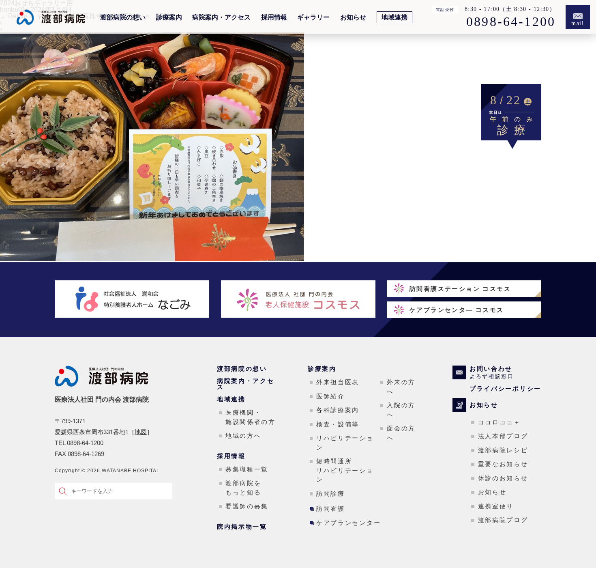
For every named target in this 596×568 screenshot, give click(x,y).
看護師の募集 (246, 506)
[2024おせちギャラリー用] (152, 258)
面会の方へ (401, 433)
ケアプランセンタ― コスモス (456, 309)
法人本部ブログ (503, 435)
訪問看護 (330, 508)
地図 (141, 431)
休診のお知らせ (503, 478)
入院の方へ (401, 410)
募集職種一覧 (246, 469)
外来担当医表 (337, 382)
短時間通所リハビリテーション (345, 470)
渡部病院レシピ (503, 450)
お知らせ (353, 17)
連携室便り (496, 506)
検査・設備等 (337, 424)
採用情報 (274, 17)
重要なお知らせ (503, 463)
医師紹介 (330, 396)
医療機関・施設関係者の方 (250, 417)
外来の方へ (401, 387)
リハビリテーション (345, 443)
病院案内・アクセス (221, 17)
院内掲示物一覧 (242, 526)
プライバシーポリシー (505, 388)
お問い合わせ (492, 372)
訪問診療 (330, 493)
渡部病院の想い (123, 17)
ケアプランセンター (348, 522)
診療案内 (169, 17)
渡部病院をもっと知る (243, 488)
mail (578, 23)
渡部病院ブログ (503, 519)
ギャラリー (313, 17)
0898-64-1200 (510, 21)
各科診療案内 (337, 410)
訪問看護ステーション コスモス (460, 288)
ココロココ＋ (499, 422)
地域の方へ (243, 435)
